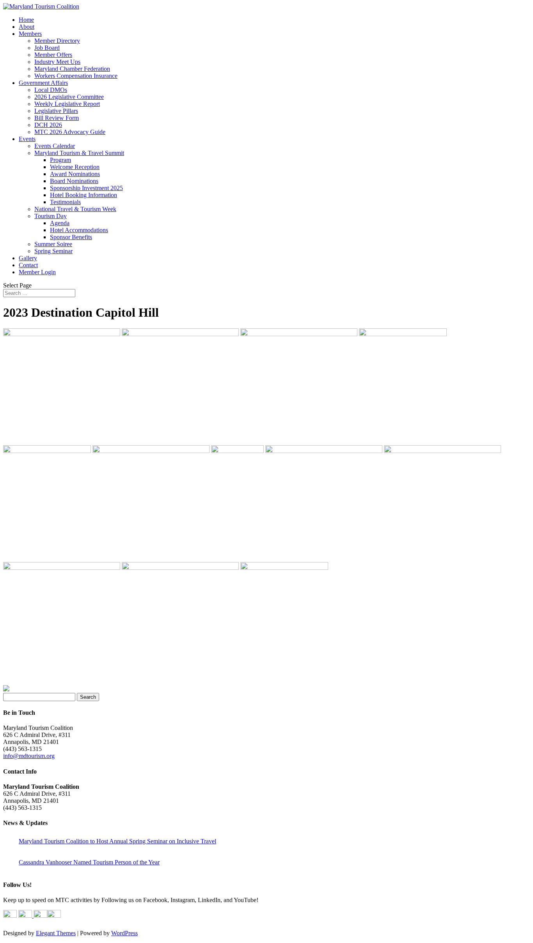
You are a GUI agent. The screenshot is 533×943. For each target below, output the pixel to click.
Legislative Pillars (56, 111)
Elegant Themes (56, 933)
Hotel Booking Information (83, 195)
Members (30, 33)
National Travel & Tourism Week (75, 209)
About (26, 26)
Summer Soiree (53, 244)
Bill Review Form (56, 118)
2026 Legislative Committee (69, 96)
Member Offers (53, 54)
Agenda (59, 223)
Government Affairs (43, 82)
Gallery (28, 258)
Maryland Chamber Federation (72, 68)
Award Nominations (75, 174)
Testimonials (65, 202)
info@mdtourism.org (29, 756)
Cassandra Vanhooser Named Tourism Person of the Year (89, 862)
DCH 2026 (48, 125)
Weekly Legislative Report (67, 103)
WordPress (124, 933)
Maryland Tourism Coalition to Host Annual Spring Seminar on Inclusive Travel (117, 841)
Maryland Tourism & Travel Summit (79, 153)
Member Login (37, 272)
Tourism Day (50, 216)
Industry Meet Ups (57, 61)
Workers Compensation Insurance (75, 75)
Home (26, 19)
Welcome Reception (74, 167)
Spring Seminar (53, 251)
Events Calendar (54, 146)
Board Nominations (74, 181)
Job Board (47, 47)
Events (27, 139)
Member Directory (57, 40)
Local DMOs (50, 89)
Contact (28, 265)
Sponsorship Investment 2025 (86, 188)
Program (60, 160)
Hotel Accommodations (79, 230)
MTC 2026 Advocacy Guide (69, 132)
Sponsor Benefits (71, 237)
